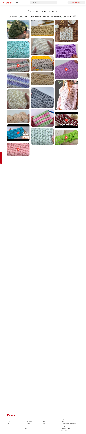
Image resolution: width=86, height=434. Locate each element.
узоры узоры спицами (56, 16)
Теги (44, 423)
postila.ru (26, 16)
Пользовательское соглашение (68, 423)
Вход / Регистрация (76, 2)
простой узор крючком (36, 16)
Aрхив (26, 428)
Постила (7, 2)
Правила (62, 421)
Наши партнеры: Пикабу (66, 426)
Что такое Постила (12, 419)
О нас (9, 421)
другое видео (46, 16)
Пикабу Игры (46, 426)
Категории (45, 419)
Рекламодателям (64, 430)
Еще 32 (74, 16)
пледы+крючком (67, 16)
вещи (21, 16)
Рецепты (27, 426)
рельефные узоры (13, 16)
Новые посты (28, 419)
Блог (9, 423)
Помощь (62, 419)
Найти (51, 2)
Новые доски (28, 421)
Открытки (27, 423)
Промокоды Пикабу (65, 428)
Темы (44, 421)
